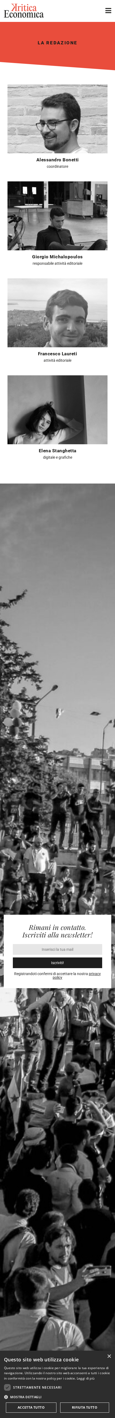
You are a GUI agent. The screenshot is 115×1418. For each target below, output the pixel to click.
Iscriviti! (57, 963)
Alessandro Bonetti (57, 159)
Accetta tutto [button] (31, 1407)
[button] (57, 1397)
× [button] (109, 1356)
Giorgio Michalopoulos (57, 256)
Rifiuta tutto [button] (84, 1407)
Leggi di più (86, 1378)
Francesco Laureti (57, 353)
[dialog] (57, 1384)
